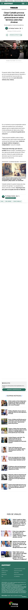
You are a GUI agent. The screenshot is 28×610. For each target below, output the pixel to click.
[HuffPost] (6, 565)
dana (2, 201)
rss (2, 576)
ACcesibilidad (17, 576)
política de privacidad (18, 574)
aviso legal (16, 572)
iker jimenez (8, 201)
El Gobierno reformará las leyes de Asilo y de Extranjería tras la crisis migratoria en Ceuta (17, 468)
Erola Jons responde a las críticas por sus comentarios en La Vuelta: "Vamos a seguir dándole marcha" (17, 459)
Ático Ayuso (25, 0)
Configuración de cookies (19, 568)
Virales (14, 8)
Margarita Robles (10, 0)
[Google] (20, 28)
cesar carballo (17, 201)
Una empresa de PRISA (14, 603)
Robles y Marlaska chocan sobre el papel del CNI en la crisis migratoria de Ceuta (17, 412)
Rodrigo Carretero (14, 28)
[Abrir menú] (2, 3)
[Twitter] (22, 28)
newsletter (4, 574)
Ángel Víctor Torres (17, 0)
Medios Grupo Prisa (14, 606)
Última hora (23, 3)
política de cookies (18, 570)
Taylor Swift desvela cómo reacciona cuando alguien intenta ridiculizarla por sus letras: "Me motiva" (16, 449)
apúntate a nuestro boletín (14, 389)
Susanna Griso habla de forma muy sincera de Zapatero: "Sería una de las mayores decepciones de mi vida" (17, 486)
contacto (4, 572)
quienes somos (5, 570)
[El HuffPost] (8, 3)
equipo (3, 568)
